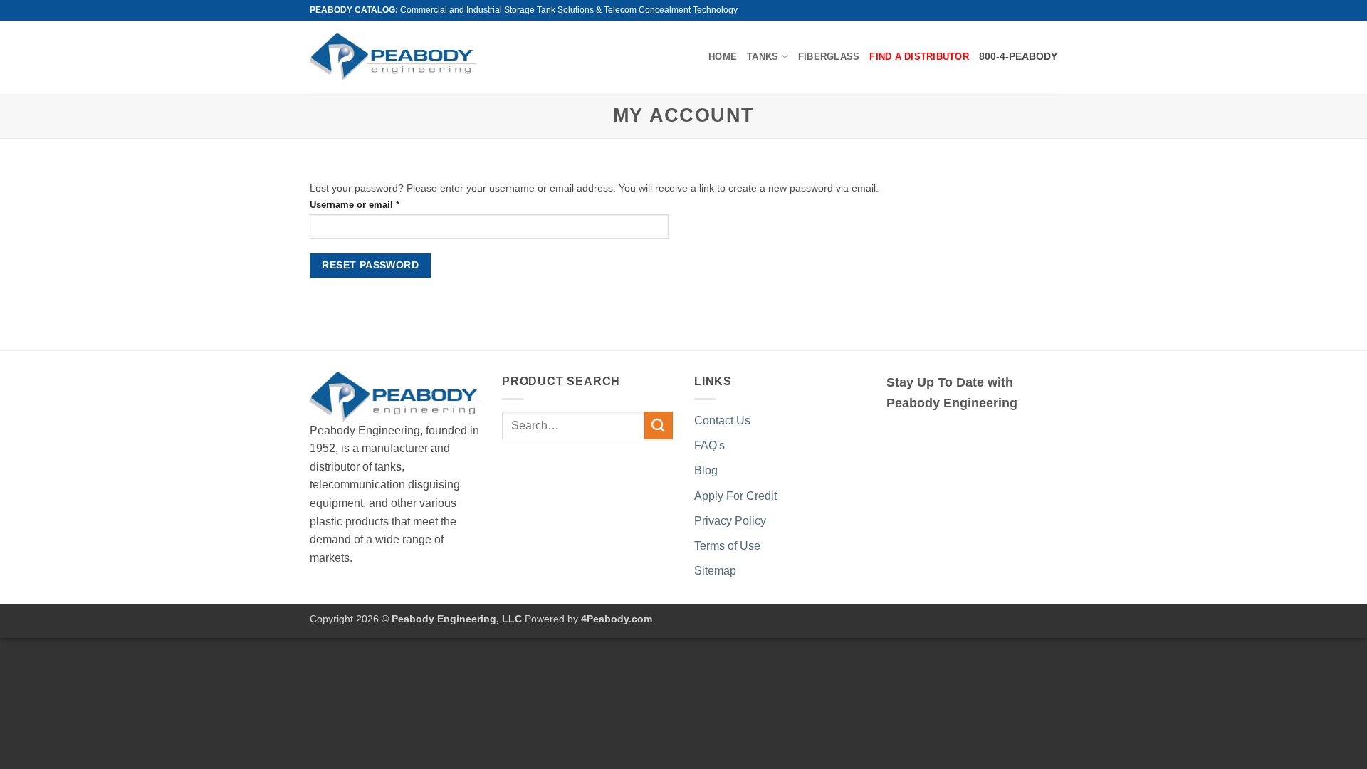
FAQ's (709, 445)
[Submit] (658, 425)
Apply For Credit (735, 496)
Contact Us (722, 420)
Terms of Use (727, 546)
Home (722, 56)
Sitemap (715, 571)
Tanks (762, 56)
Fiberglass (829, 56)
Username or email (374, 204)
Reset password (370, 265)
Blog (706, 470)
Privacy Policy (730, 521)
